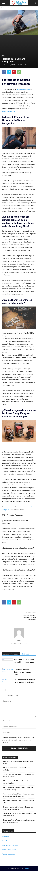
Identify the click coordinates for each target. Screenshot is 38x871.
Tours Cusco (6, 836)
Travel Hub (26, 868)
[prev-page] (3, 690)
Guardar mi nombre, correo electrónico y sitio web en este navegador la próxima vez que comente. (18, 740)
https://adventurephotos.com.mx (19, 644)
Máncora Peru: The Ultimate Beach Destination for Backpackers (19, 782)
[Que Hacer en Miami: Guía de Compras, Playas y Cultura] (7, 672)
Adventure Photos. (9, 111)
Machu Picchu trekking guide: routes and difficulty (16, 769)
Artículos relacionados (10, 654)
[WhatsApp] (19, 72)
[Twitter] (9, 72)
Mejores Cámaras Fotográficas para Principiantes (30, 617)
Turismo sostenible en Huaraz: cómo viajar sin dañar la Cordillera (18, 775)
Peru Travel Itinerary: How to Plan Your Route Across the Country (18, 788)
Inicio (2, 8)
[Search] (35, 3)
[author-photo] (19, 638)
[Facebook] (4, 72)
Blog (7, 8)
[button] (3, 3)
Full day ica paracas (9, 854)
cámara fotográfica (23, 89)
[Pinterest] (14, 72)
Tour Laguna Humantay (10, 845)
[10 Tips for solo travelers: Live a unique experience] (7, 682)
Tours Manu (6, 841)
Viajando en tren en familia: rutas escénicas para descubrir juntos (19, 815)
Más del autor (25, 654)
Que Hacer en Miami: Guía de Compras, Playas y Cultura (24, 672)
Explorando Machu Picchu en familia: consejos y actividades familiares (19, 821)
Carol (5, 65)
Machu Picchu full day (9, 850)
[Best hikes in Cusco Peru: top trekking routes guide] (7, 662)
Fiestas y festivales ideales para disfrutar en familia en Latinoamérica (18, 808)
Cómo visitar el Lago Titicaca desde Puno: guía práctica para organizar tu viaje (18, 795)
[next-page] (6, 690)
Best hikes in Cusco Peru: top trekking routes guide (18, 762)
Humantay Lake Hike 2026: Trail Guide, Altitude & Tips (19, 802)
